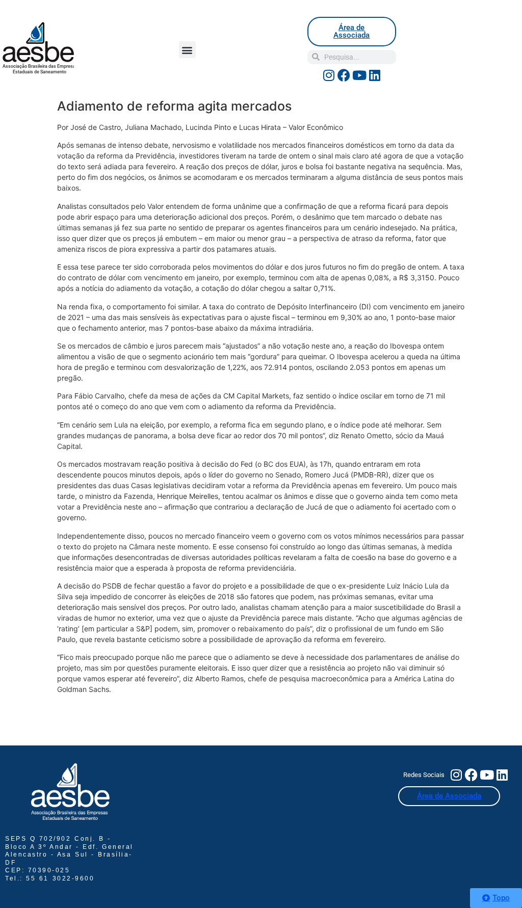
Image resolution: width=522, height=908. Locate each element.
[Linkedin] (374, 75)
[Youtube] (359, 75)
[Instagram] (328, 75)
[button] (187, 49)
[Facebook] (344, 75)
